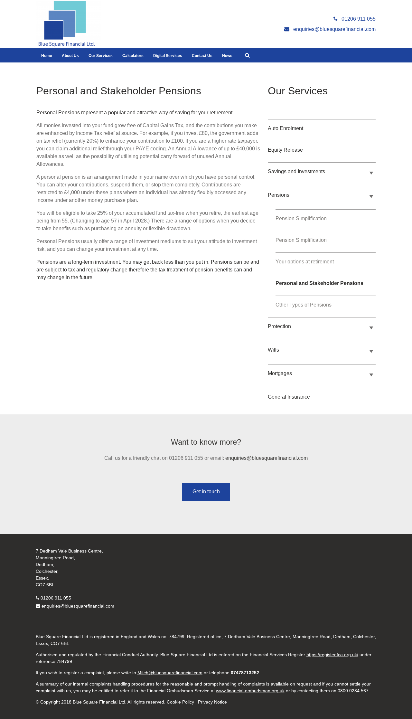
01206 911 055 (56, 598)
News (227, 55)
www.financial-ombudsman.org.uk (250, 690)
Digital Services (167, 55)
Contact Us (202, 55)
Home (46, 55)
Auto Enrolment (285, 128)
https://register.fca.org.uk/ (332, 654)
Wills (273, 350)
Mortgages (280, 373)
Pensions (278, 195)
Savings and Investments (296, 171)
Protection (279, 326)
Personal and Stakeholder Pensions (319, 283)
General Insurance (289, 397)
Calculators (133, 55)
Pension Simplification (301, 218)
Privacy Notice (212, 702)
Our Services (101, 55)
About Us (70, 55)
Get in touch (206, 491)
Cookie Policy (180, 702)
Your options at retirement (305, 261)
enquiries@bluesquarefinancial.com (266, 458)
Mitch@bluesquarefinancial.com (169, 672)
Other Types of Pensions (304, 304)
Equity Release (285, 150)
